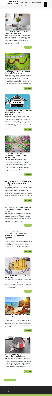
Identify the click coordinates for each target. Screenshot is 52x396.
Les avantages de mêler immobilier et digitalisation (15, 355)
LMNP (21, 5)
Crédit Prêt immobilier (25, 2)
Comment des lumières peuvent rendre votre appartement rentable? (18, 183)
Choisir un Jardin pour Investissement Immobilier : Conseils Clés (16, 155)
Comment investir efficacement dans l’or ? (17, 276)
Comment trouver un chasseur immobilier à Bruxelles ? (17, 32)
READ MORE (28, 47)
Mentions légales (8, 390)
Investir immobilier (36, 2)
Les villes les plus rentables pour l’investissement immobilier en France (18, 209)
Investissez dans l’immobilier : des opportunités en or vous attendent (18, 112)
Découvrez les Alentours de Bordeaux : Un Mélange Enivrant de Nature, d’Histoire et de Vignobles (17, 235)
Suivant (13, 380)
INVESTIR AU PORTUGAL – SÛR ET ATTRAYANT (17, 315)
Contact (6, 388)
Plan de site (6, 391)
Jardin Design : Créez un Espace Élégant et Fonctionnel (17, 72)
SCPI (25, 5)
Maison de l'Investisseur (12, 2)
